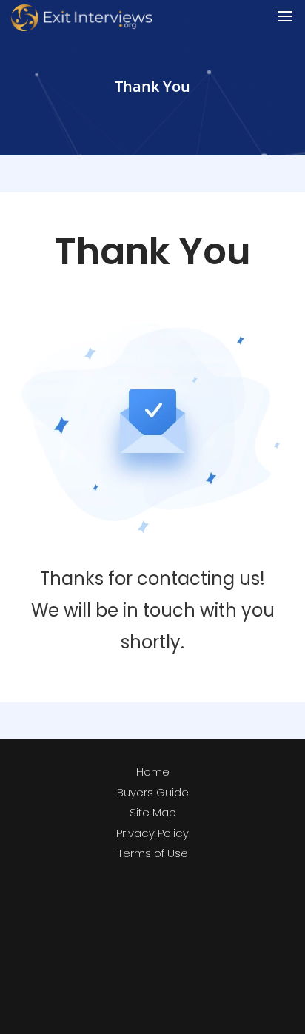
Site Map (153, 812)
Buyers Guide (153, 792)
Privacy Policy (152, 833)
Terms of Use (153, 853)
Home (153, 771)
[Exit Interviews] (81, 16)
